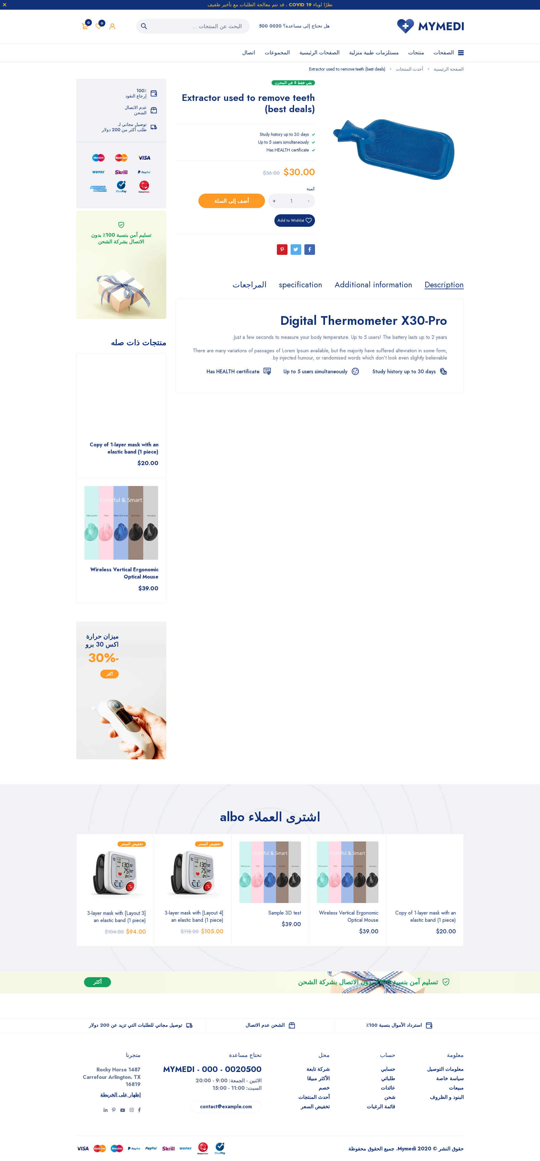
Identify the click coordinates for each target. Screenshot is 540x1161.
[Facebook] (309, 249)
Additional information (373, 284)
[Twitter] (296, 249)
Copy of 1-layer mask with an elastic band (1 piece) (124, 448)
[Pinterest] (282, 249)
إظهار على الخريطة (120, 1094)
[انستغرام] (122, 1110)
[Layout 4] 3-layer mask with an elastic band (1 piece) (194, 916)
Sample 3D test (284, 912)
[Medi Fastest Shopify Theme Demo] (430, 26)
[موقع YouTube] (105, 1110)
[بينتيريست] (114, 1110)
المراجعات (249, 284)
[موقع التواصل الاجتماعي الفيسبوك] (139, 1110)
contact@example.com (226, 1106)
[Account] (112, 26)
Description (444, 284)
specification (300, 284)
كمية (311, 189)
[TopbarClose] (4, 4)
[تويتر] (131, 1110)
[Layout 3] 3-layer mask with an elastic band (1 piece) (116, 917)
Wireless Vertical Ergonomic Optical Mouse (124, 573)
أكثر (109, 674)
